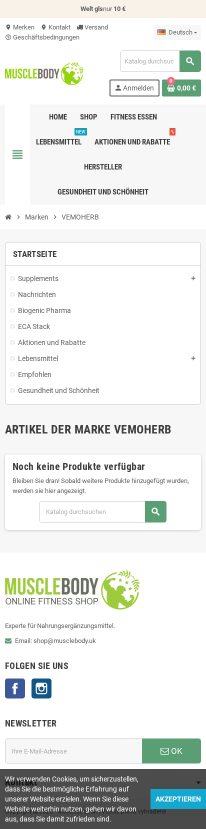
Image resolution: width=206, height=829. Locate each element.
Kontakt (55, 27)
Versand (95, 27)
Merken (19, 27)
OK (175, 751)
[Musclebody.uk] (44, 72)
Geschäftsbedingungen (42, 37)
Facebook (15, 688)
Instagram (42, 688)
